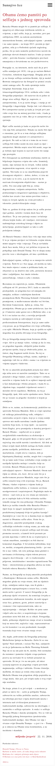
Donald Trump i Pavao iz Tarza (16, 749)
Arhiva (5, 762)
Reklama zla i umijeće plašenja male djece (21, 754)
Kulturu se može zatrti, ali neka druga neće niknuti (24, 751)
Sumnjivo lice (12, 5)
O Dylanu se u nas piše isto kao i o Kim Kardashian (24, 756)
